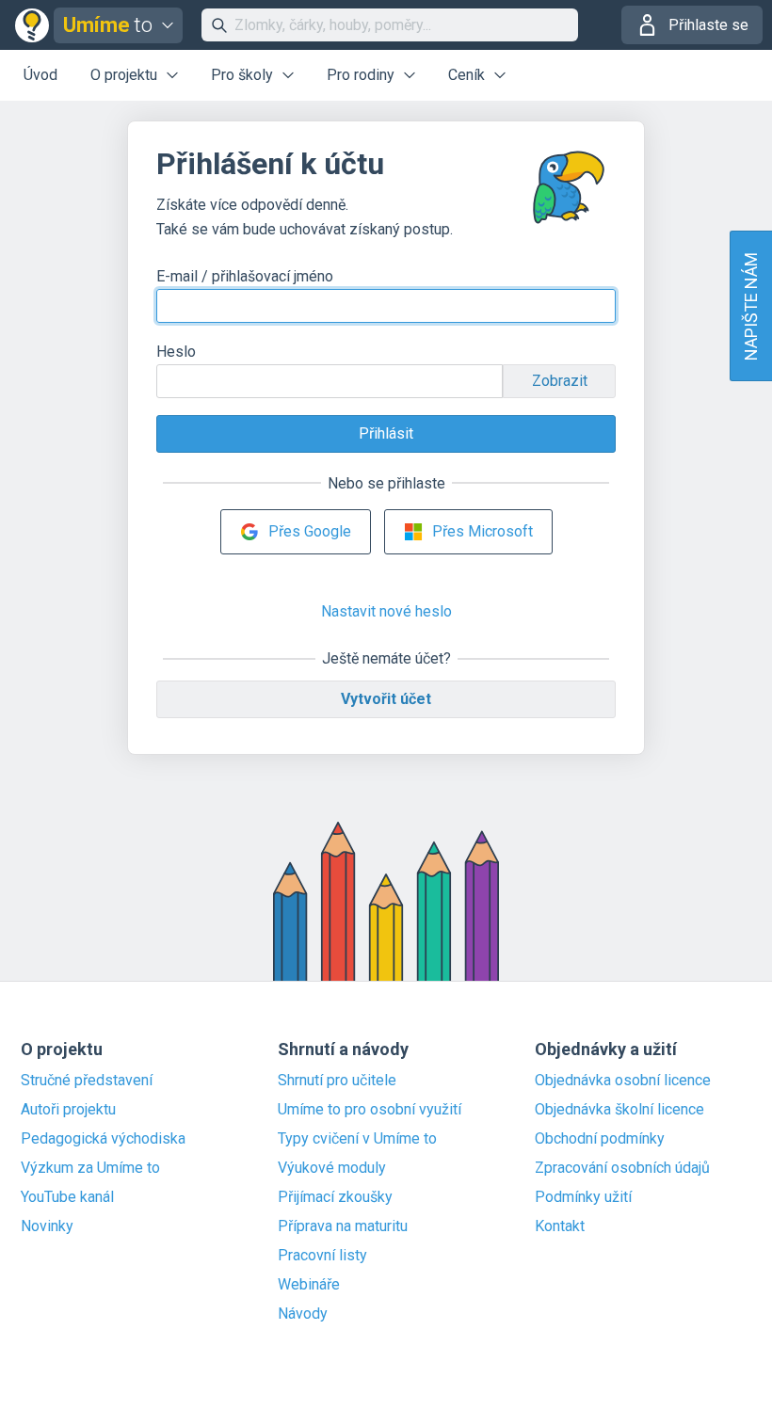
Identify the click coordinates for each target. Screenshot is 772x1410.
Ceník (466, 75)
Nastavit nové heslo (386, 611)
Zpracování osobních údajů (622, 1168)
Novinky (47, 1226)
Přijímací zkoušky (335, 1197)
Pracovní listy (322, 1255)
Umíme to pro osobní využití (369, 1109)
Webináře (309, 1284)
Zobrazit (559, 381)
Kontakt (560, 1226)
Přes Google (309, 531)
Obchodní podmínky (600, 1138)
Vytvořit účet (386, 699)
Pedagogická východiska (103, 1138)
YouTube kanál (67, 1197)
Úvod (40, 75)
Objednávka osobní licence (623, 1080)
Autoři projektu (68, 1109)
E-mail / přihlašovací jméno (244, 276)
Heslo (176, 352)
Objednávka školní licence (619, 1109)
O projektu (123, 75)
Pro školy (242, 75)
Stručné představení (87, 1080)
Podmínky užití (583, 1197)
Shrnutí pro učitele (337, 1080)
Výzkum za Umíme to (90, 1168)
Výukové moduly (332, 1168)
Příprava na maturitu (343, 1226)
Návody (303, 1314)
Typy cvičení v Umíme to (357, 1138)
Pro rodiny (360, 75)
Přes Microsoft (482, 531)
